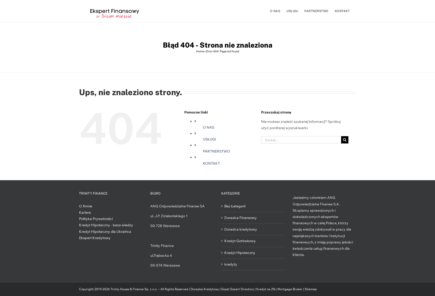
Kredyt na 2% (265, 289)
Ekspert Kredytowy (95, 238)
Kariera (85, 212)
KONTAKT (211, 163)
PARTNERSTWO (216, 151)
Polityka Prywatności (96, 218)
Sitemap (311, 289)
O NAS (208, 127)
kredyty (230, 264)
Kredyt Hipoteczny (239, 252)
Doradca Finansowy (240, 217)
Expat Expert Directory (238, 289)
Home (200, 51)
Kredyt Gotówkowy (240, 241)
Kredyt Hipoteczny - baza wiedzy (106, 225)
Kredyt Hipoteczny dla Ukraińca (105, 231)
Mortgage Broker (289, 289)
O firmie (85, 206)
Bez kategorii (234, 206)
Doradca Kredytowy (205, 289)
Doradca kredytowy (240, 229)
